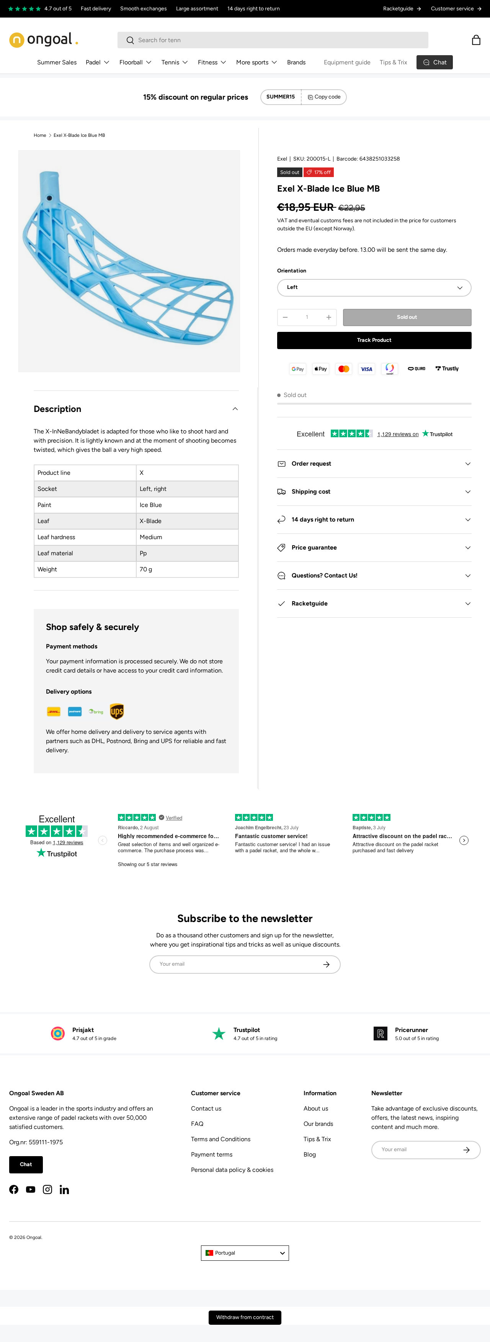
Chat (26, 1164)
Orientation (291, 270)
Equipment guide (347, 62)
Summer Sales (57, 62)
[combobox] (273, 40)
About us (316, 1108)
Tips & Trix (393, 62)
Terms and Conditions (220, 1139)
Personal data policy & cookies (232, 1169)
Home (40, 135)
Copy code (328, 97)
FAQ (197, 1123)
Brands (296, 62)
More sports (252, 62)
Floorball (131, 62)
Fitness (207, 62)
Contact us (206, 1108)
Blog (310, 1154)
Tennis (170, 62)
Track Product (374, 340)
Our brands (318, 1123)
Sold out (407, 317)
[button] (476, 39)
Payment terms (211, 1154)
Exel (282, 159)
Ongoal (33, 1237)
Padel (93, 62)
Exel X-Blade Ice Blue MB (79, 135)
